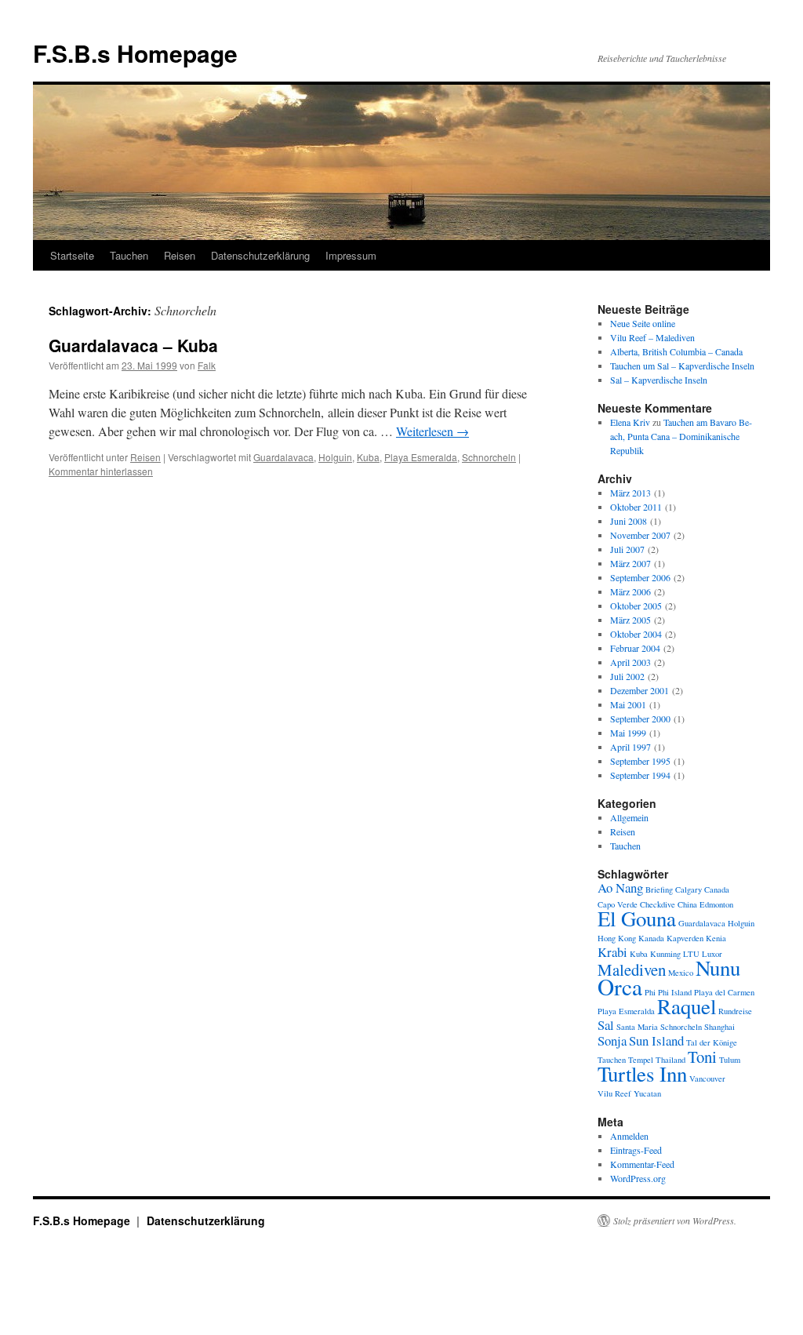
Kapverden (685, 938)
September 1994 (640, 775)
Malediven (632, 969)
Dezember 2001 (639, 690)
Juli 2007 (627, 549)
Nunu (718, 968)
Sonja (612, 1040)
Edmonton (716, 904)
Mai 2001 (628, 704)
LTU (691, 953)
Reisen (179, 255)
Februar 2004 (635, 648)
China (687, 904)
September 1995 (640, 761)
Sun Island (656, 1040)
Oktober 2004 (636, 633)
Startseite (72, 255)
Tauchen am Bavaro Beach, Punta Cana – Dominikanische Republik (681, 436)
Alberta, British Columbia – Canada (676, 351)
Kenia (716, 938)
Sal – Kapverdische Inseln (658, 379)
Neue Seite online (642, 323)
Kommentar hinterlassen (101, 471)
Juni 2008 (628, 521)
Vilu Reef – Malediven (652, 337)
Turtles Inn (642, 1074)
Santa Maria (637, 1026)
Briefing (659, 889)
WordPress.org (638, 1178)
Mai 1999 (628, 732)
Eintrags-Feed (636, 1150)
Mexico (680, 972)
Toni (702, 1057)
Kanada (651, 938)
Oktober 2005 (636, 605)
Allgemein (629, 817)
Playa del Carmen (724, 992)
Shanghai (719, 1026)
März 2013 (630, 492)
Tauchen (129, 255)
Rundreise (735, 1011)
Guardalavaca (283, 457)
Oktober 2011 (636, 506)
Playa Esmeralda (420, 457)
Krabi (612, 952)
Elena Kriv (630, 422)
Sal (606, 1025)
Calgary (688, 889)
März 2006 (630, 591)
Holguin (335, 457)
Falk (207, 365)
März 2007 (630, 563)
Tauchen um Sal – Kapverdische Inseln (682, 365)
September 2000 (640, 718)
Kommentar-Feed (642, 1164)
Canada (716, 889)
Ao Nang (620, 887)
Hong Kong (617, 938)
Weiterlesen (432, 431)
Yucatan (647, 1093)
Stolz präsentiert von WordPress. (674, 1220)
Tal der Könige (711, 1042)
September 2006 (640, 577)
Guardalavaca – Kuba (133, 345)
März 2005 (630, 619)
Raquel (686, 1006)
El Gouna (637, 918)
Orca (620, 986)
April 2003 (630, 662)
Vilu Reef (614, 1093)
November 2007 (640, 535)
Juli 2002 (627, 676)
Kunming (665, 953)
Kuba (368, 457)
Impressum (350, 255)
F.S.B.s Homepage (135, 53)
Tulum (729, 1059)
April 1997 (630, 746)
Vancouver (707, 1078)
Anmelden (629, 1135)
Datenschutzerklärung (260, 255)
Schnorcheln (489, 457)
